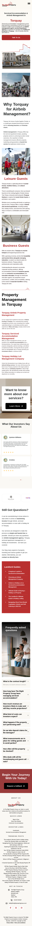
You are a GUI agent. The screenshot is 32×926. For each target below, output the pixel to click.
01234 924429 (17, 900)
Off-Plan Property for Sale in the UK (16, 852)
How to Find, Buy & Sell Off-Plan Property (16, 868)
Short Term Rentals (16, 821)
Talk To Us (16, 37)
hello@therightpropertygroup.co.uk (17, 903)
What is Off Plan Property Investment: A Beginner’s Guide (16, 860)
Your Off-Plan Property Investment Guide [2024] (16, 850)
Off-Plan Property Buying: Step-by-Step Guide (16, 866)
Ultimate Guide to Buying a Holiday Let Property (16, 591)
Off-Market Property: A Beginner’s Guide (16, 877)
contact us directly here (10, 557)
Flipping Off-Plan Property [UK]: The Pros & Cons (16, 873)
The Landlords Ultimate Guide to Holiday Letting (16, 839)
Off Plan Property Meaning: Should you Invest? (16, 870)
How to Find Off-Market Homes (16, 878)
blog (6, 550)
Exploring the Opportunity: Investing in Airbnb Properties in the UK (16, 847)
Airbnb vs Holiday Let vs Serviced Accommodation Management (16, 585)
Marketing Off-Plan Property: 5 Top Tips (16, 871)
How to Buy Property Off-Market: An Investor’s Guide (16, 880)
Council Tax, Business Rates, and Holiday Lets (16, 841)
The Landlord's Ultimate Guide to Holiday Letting (15, 597)
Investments (16, 830)
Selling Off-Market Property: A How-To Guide (16, 882)
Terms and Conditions (19, 922)
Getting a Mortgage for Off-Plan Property (16, 875)
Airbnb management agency (14, 538)
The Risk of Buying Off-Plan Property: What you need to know (16, 856)
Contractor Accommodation (16, 823)
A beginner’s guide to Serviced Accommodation (16, 572)
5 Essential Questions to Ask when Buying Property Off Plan (16, 863)
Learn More (15, 406)
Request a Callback (14, 786)
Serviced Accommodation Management (16, 832)
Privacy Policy (10, 922)
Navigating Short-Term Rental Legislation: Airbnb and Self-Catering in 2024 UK (17, 604)
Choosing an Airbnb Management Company (15, 578)
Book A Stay (16, 819)
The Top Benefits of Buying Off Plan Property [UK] (16, 854)
